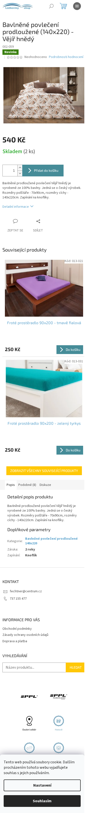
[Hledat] (51, 6)
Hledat (76, 667)
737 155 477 (18, 598)
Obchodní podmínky (17, 628)
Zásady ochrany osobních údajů (25, 634)
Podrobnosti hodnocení (66, 57)
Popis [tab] (11, 484)
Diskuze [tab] (45, 484)
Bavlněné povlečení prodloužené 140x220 (51, 541)
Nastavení (42, 785)
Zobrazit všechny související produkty (44, 471)
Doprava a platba (14, 641)
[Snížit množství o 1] (19, 173)
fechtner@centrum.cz (26, 591)
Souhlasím (42, 801)
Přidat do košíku (46, 170)
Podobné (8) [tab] (27, 484)
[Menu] (77, 6)
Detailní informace (15, 206)
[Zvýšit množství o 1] (19, 168)
